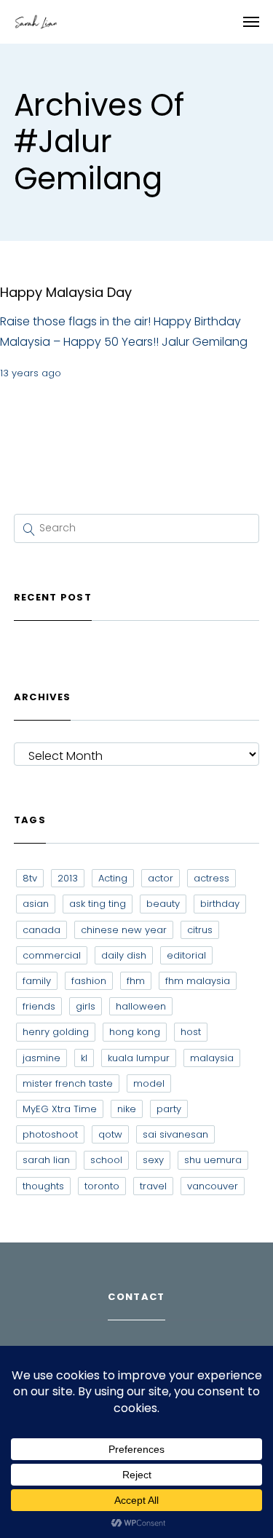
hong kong (134, 1032)
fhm (136, 981)
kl (84, 1058)
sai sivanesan (175, 1134)
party (169, 1109)
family (37, 981)
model (149, 1083)
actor (160, 878)
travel (153, 1186)
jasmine (41, 1058)
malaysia (212, 1058)
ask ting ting (97, 904)
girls (85, 1006)
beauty (163, 904)
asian (36, 904)
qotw (110, 1134)
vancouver (212, 1186)
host (191, 1032)
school (106, 1160)
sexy (153, 1160)
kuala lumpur (139, 1058)
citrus (200, 930)
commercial (52, 955)
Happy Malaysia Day (66, 292)
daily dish (123, 955)
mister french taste (68, 1083)
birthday (220, 904)
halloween (141, 1006)
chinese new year (124, 930)
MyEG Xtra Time (60, 1109)
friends (39, 1006)
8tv (30, 878)
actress (211, 878)
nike (126, 1109)
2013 (68, 878)
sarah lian (46, 1160)
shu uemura (213, 1160)
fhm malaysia (197, 981)
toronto (101, 1186)
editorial (186, 955)
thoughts (43, 1186)
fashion (88, 981)
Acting (112, 878)
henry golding (56, 1032)
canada (41, 930)
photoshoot (50, 1134)
